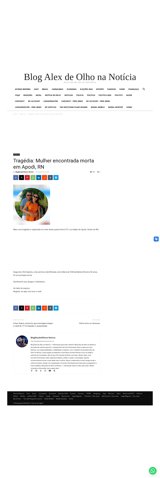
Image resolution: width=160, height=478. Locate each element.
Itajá (17, 95)
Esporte (100, 89)
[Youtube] (51, 371)
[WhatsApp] (33, 177)
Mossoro (27, 95)
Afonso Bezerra (22, 89)
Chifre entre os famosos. (89, 323)
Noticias (68, 95)
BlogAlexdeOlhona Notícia (25, 172)
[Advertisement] (75, 17)
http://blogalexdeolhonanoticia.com (42, 341)
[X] (21, 177)
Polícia (80, 95)
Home (129, 107)
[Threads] (55, 371)
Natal (39, 95)
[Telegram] (56, 177)
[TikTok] (42, 371)
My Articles (50, 107)
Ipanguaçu (133, 89)
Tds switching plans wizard (73, 107)
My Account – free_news (98, 101)
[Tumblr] (50, 177)
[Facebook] (15, 177)
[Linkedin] (38, 177)
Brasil (45, 89)
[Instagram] (37, 371)
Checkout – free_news (72, 101)
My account (34, 101)
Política (91, 95)
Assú (36, 89)
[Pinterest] (27, 177)
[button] (144, 89)
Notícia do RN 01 (53, 95)
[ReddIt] (44, 177)
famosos (111, 89)
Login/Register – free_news (28, 107)
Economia (71, 89)
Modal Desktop (115, 107)
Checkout (19, 101)
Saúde (129, 95)
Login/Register (50, 101)
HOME (122, 89)
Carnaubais (57, 89)
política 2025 (105, 95)
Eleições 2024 (86, 89)
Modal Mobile (98, 107)
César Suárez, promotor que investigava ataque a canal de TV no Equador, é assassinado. (33, 324)
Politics (119, 95)
